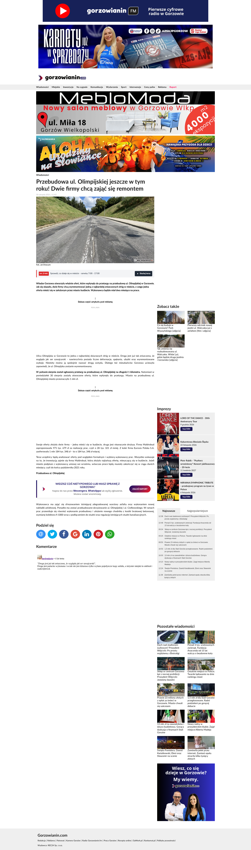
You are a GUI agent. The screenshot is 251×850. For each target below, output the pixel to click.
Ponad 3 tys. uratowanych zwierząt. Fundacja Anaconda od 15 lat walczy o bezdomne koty (188, 524)
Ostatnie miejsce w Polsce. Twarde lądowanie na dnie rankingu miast (186, 537)
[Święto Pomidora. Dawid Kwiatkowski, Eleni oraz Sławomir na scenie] (170, 743)
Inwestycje (68, 87)
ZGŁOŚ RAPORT (139, 489)
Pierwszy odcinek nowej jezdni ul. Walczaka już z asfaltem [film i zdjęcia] (200, 328)
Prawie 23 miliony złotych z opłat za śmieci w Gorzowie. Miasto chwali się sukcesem (186, 543)
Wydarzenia (112, 87)
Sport (124, 87)
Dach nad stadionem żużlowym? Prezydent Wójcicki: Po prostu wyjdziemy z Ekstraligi (187, 517)
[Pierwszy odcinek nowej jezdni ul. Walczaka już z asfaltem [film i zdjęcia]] (201, 317)
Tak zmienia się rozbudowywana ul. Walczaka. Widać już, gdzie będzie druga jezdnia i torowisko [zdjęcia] (170, 354)
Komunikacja (96, 87)
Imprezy (164, 409)
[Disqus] (95, 590)
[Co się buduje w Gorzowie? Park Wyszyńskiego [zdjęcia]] (170, 317)
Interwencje (135, 87)
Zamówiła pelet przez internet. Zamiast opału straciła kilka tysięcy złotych (187, 576)
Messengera (80, 490)
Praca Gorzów (110, 841)
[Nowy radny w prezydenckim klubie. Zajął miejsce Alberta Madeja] (201, 716)
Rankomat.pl (149, 841)
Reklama (162, 87)
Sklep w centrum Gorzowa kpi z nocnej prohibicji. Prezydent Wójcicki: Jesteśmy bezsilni (188, 530)
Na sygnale (82, 87)
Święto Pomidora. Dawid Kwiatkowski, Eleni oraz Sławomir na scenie (188, 569)
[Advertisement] (95, 331)
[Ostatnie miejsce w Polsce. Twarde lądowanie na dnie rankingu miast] (201, 663)
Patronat (60, 841)
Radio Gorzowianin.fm (92, 841)
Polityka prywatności (166, 841)
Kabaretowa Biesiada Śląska (194, 442)
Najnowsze (168, 511)
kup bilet (186, 429)
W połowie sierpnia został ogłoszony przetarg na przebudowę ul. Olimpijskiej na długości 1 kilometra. (88, 372)
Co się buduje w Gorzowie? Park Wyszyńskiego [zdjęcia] (169, 328)
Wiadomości (42, 87)
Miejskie (56, 87)
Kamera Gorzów (73, 841)
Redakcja (42, 841)
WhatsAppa (94, 490)
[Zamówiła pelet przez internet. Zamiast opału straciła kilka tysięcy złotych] (201, 743)
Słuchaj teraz (145, 274)
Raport (173, 87)
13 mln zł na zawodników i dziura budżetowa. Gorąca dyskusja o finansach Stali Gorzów (186, 556)
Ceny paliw (149, 87)
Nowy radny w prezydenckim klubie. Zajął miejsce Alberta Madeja (187, 563)
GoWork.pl (137, 841)
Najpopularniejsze (197, 510)
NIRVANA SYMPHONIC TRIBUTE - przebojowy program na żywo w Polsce (197, 486)
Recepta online (124, 841)
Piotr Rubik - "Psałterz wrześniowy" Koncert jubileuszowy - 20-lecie (197, 464)
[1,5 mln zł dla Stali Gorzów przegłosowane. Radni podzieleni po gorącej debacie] (201, 690)
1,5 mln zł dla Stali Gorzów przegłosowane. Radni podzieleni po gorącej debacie (189, 550)
